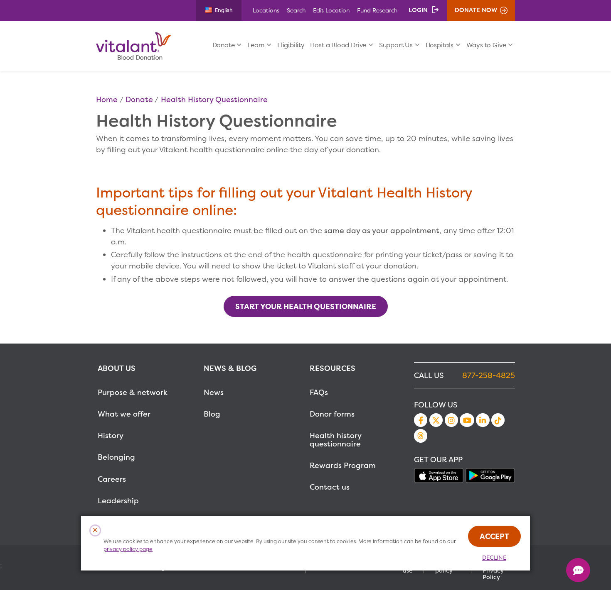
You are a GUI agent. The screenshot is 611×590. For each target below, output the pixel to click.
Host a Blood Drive (338, 45)
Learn (255, 45)
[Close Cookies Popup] (95, 530)
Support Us (396, 45)
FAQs (319, 392)
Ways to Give (486, 45)
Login (418, 10)
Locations (266, 10)
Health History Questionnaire (214, 99)
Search (296, 10)
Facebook (420, 420)
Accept (494, 536)
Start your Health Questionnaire (305, 306)
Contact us (330, 487)
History (110, 435)
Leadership (118, 500)
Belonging (116, 457)
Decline (494, 557)
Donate (223, 45)
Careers (112, 479)
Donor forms (332, 414)
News (214, 392)
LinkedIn (482, 420)
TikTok (498, 420)
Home (107, 99)
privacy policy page (128, 549)
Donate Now (476, 10)
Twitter (436, 420)
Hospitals (439, 45)
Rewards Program (343, 465)
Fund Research (377, 10)
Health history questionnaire (335, 439)
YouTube (467, 420)
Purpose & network (133, 392)
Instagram (451, 420)
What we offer (124, 414)
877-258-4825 (488, 375)
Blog (212, 414)
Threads (420, 435)
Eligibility (291, 45)
